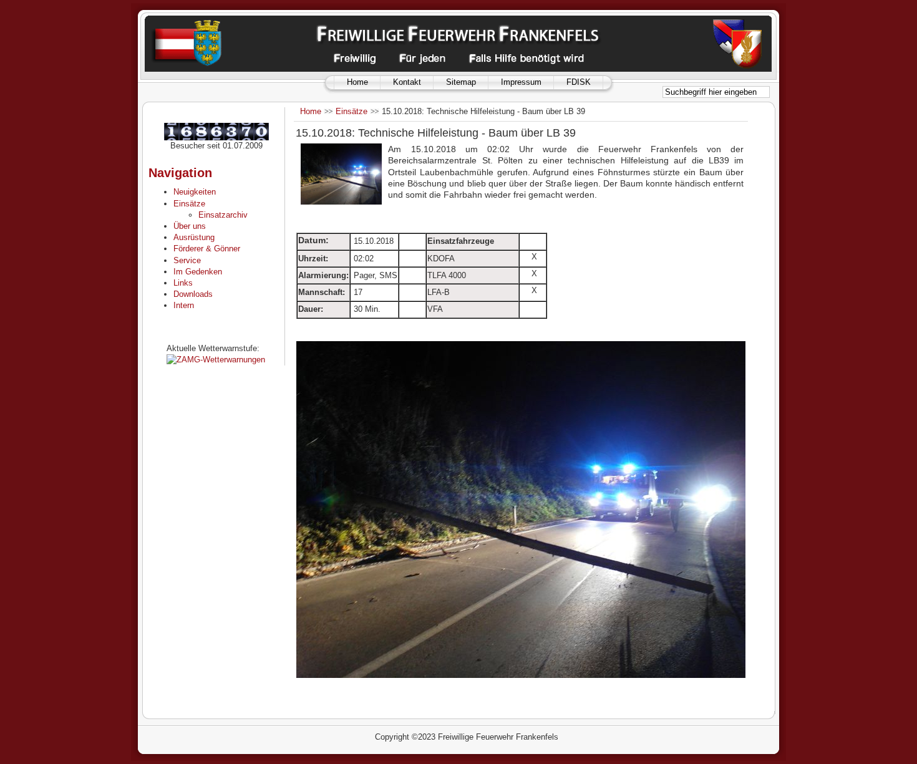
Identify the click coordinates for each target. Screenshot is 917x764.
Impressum (521, 82)
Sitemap (461, 82)
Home (357, 82)
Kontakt (407, 82)
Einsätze (351, 111)
